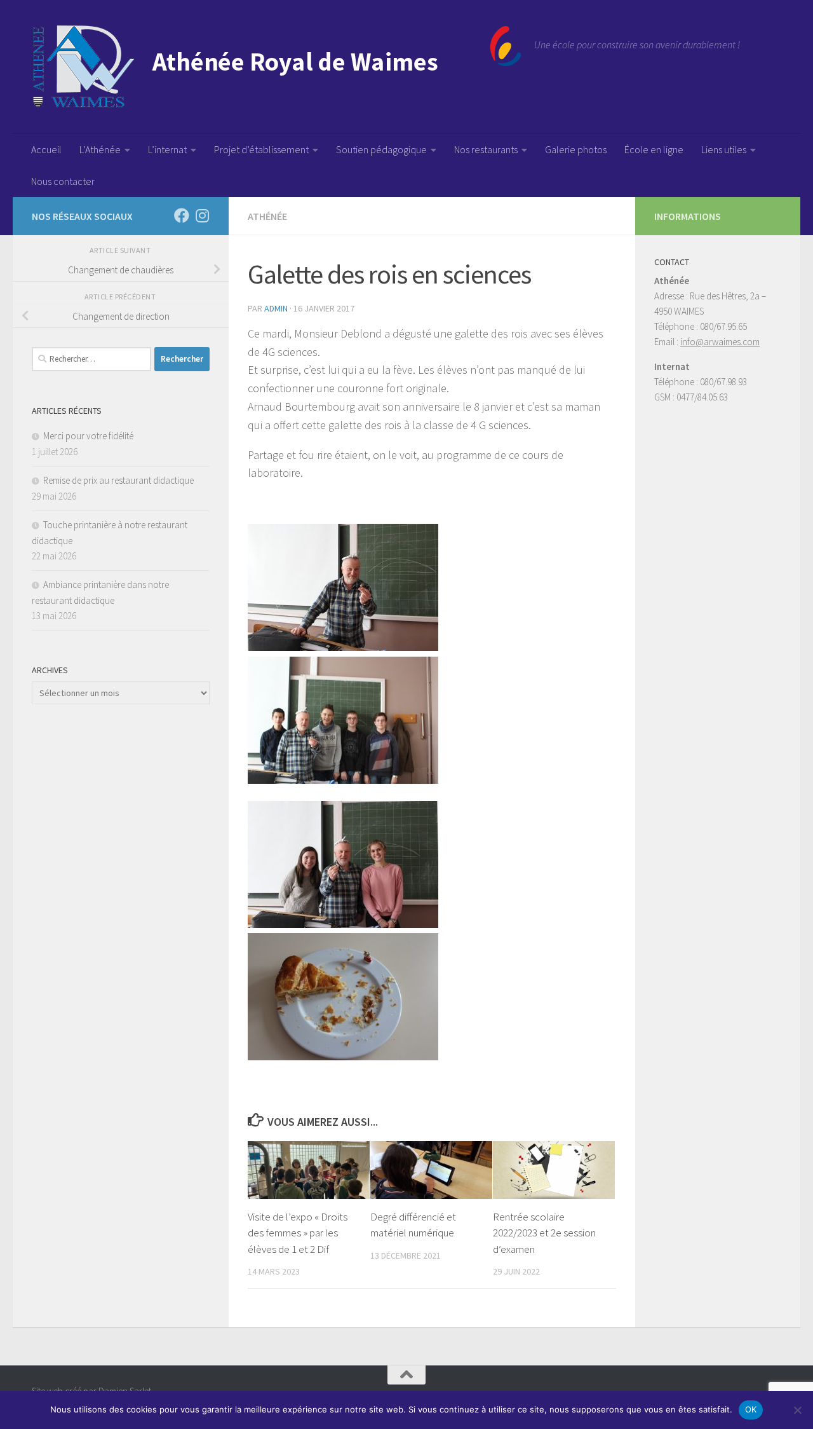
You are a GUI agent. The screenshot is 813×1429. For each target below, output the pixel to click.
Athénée (267, 216)
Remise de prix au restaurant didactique (118, 480)
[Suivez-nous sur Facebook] (181, 215)
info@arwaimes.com (720, 342)
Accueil (46, 149)
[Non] (797, 1410)
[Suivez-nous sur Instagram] (202, 215)
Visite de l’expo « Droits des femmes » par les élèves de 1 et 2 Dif (297, 1233)
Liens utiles (723, 149)
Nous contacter (63, 181)
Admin (276, 308)
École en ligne (653, 149)
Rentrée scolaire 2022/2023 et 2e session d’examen (544, 1233)
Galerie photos (576, 149)
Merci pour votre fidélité (88, 436)
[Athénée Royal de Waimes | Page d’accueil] (276, 66)
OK (751, 1409)
